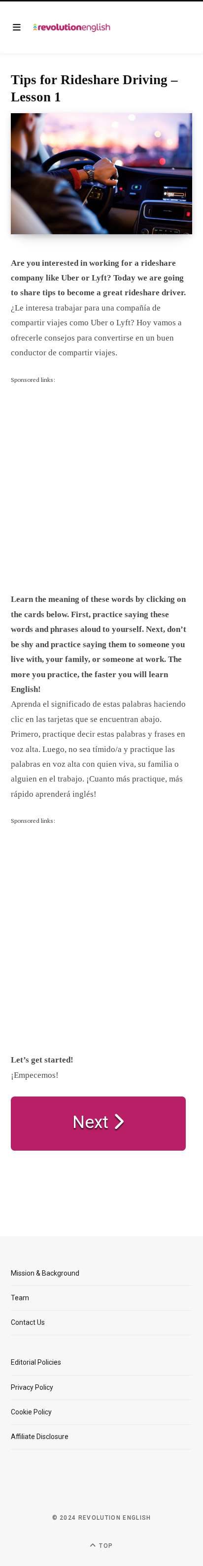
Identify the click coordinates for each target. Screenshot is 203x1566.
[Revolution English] (71, 27)
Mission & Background (45, 1273)
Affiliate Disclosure (39, 1437)
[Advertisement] (101, 486)
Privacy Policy (32, 1387)
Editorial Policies (36, 1362)
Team (20, 1298)
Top (105, 1545)
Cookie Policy (31, 1412)
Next (92, 1122)
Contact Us (28, 1322)
